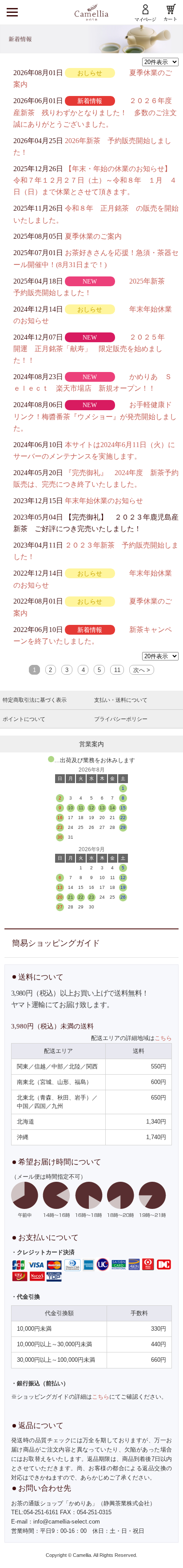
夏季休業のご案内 (93, 236)
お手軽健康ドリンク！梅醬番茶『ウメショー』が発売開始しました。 (95, 416)
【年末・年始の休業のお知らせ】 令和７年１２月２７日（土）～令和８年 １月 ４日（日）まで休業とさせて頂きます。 (96, 180)
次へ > (141, 670)
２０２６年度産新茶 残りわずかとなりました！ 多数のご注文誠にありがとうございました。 (95, 112)
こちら (163, 1038)
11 (117, 670)
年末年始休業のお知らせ (104, 500)
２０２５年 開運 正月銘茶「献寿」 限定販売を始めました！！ (92, 349)
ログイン (145, 12)
